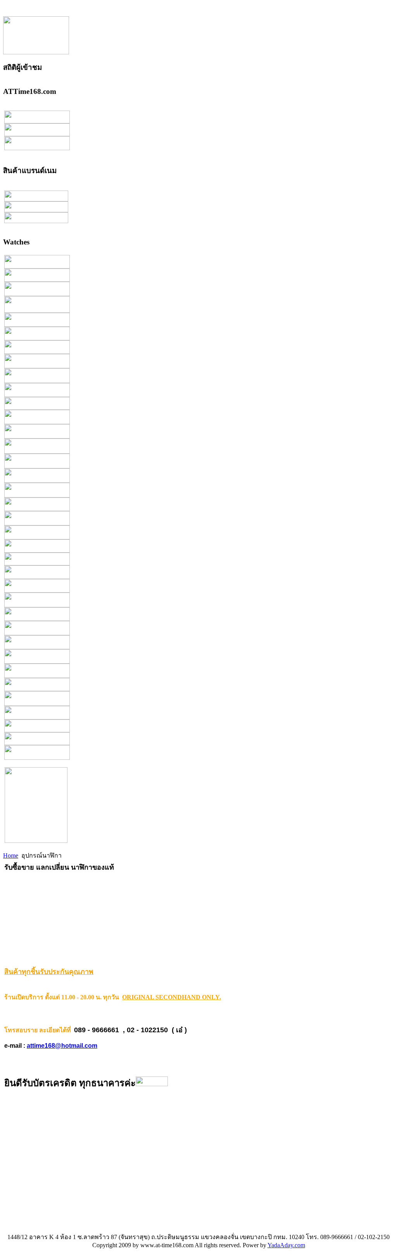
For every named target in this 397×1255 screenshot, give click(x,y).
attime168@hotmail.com (62, 1045)
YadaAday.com (286, 1245)
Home (10, 855)
